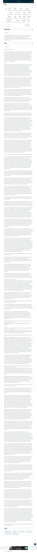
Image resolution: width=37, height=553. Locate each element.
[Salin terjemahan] (32, 29)
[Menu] (5, 1)
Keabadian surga (29, 531)
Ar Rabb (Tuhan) (21, 531)
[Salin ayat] (32, 4)
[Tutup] (36, 547)
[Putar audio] (32, 7)
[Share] (30, 1)
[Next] (32, 551)
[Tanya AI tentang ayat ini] (35, 544)
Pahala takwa (15, 531)
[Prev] (5, 551)
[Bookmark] (7, 1)
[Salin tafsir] (32, 43)
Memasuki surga (15, 533)
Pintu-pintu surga (8, 533)
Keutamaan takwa (8, 531)
